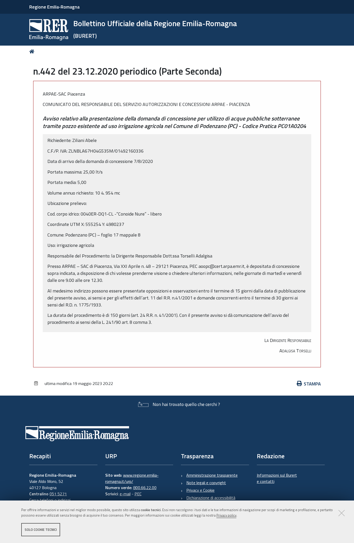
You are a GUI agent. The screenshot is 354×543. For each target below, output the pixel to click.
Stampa (312, 383)
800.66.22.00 (145, 487)
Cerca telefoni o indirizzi (49, 500)
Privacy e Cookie (200, 490)
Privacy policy (226, 515)
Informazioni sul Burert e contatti (277, 478)
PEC (137, 494)
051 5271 (58, 494)
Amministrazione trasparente (212, 475)
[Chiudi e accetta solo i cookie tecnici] (341, 513)
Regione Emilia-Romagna (54, 6)
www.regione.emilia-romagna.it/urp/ (132, 478)
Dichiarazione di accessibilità (210, 498)
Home (32, 51)
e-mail (125, 494)
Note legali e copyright (206, 483)
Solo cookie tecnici (41, 529)
